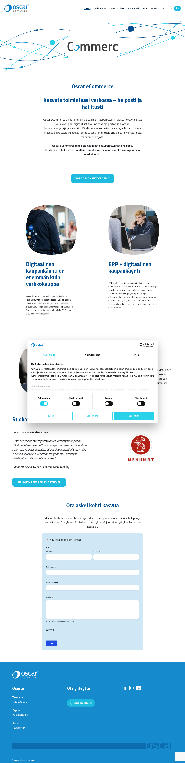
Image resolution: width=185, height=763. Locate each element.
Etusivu (87, 8)
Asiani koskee (53, 582)
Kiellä (51, 416)
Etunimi (49, 551)
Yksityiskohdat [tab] (92, 355)
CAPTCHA (50, 630)
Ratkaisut (98, 8)
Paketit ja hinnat (117, 8)
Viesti (49, 597)
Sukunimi (97, 551)
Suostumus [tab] (49, 355)
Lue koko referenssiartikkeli (39, 482)
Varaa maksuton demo (92, 178)
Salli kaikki (134, 416)
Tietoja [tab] (135, 355)
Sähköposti (52, 567)
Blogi (145, 8)
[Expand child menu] (105, 8)
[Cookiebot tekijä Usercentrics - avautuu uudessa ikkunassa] (141, 345)
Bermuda (31, 760)
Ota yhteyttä (157, 8)
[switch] (76, 403)
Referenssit (134, 8)
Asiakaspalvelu (83, 703)
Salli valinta (92, 416)
